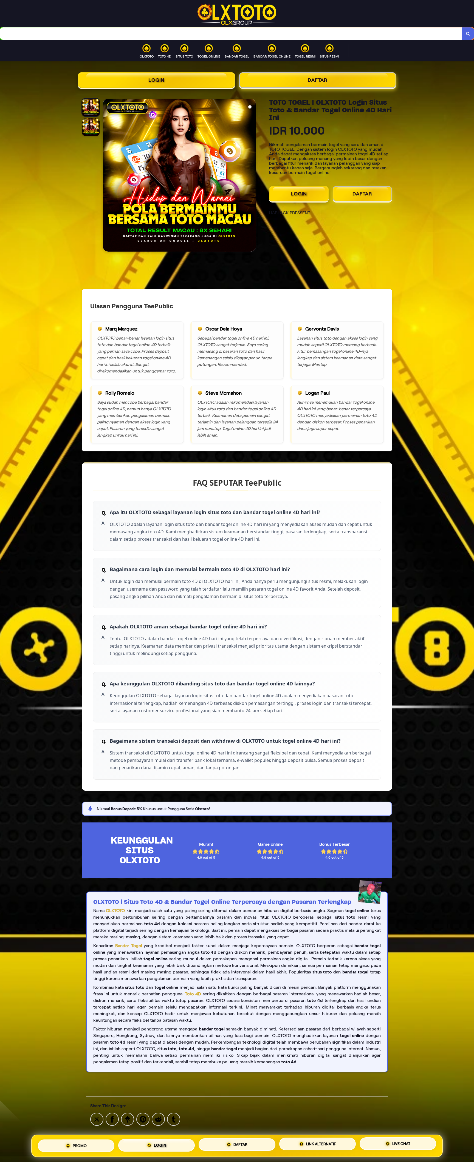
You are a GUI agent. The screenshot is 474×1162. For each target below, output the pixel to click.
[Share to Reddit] (158, 1119)
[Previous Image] (107, 176)
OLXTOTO (115, 910)
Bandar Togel (128, 945)
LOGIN (156, 80)
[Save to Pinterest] (142, 1119)
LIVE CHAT (401, 1145)
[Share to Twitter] (96, 1119)
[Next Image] (251, 176)
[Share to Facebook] (112, 1119)
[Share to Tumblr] (173, 1119)
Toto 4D (193, 994)
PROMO (80, 1145)
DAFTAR (318, 80)
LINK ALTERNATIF (321, 1146)
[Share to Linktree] (127, 1119)
